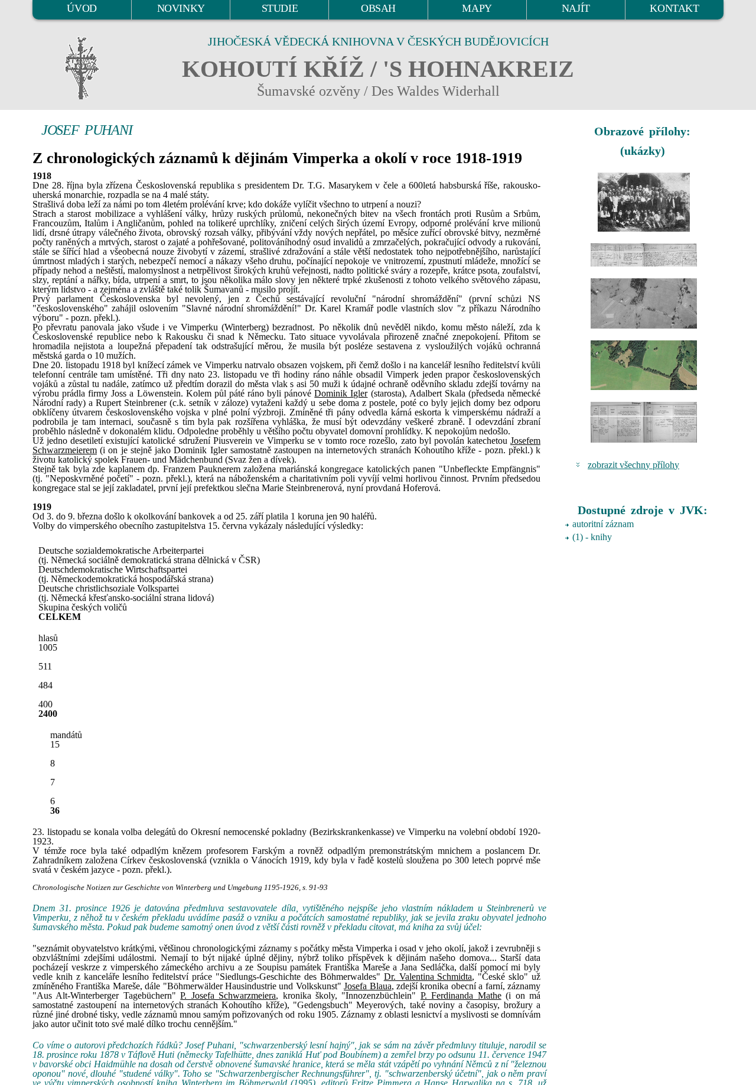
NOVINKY (181, 8)
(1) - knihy (592, 537)
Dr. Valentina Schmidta (428, 977)
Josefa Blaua (367, 986)
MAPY (476, 8)
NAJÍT (576, 8)
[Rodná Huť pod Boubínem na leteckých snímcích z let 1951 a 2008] (644, 303)
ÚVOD (81, 8)
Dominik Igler (340, 393)
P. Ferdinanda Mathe (461, 995)
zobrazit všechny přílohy (633, 465)
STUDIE (280, 8)
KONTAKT (674, 8)
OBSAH (378, 8)
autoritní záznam (603, 524)
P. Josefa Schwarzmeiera (228, 995)
